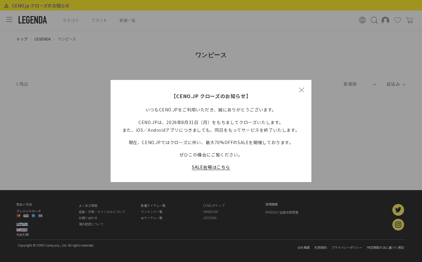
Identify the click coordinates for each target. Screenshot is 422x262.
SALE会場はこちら (211, 167)
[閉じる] (301, 90)
